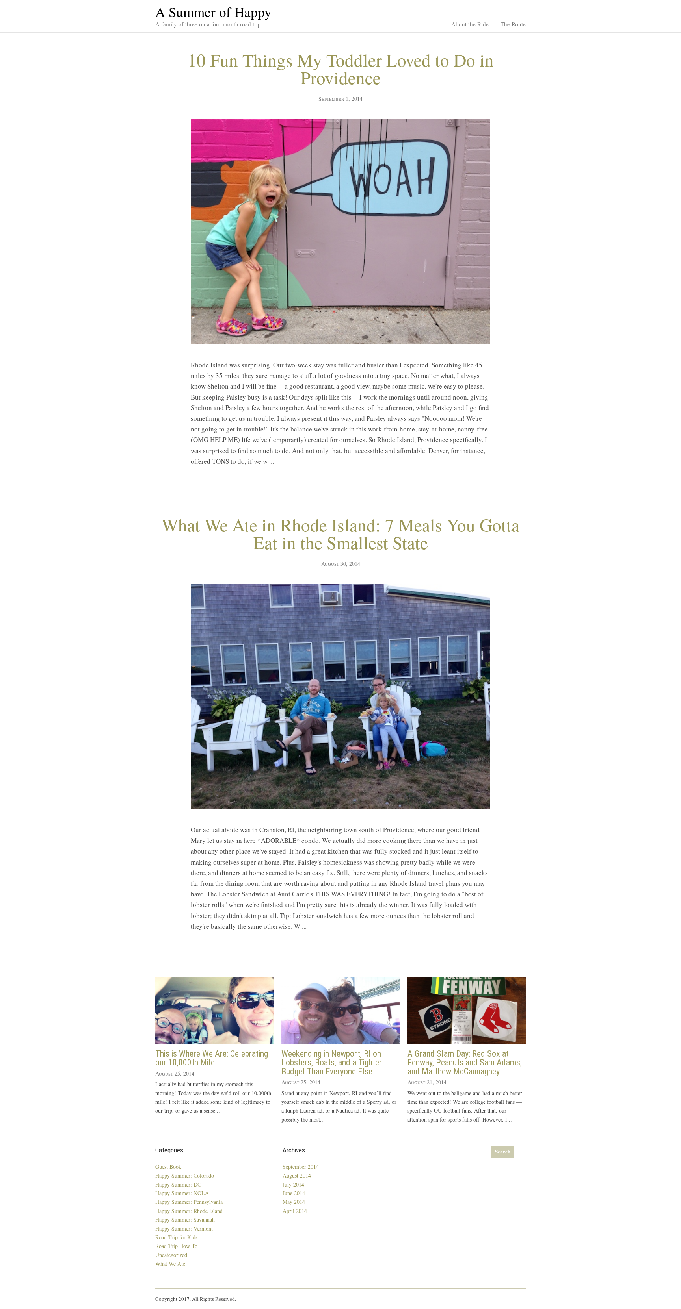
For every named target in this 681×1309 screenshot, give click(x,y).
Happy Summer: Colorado (184, 1175)
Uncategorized (171, 1255)
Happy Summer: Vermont (184, 1228)
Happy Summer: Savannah (185, 1219)
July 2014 (293, 1184)
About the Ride (470, 24)
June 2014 (294, 1193)
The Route (513, 24)
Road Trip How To (176, 1246)
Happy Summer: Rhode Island (189, 1211)
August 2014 (297, 1175)
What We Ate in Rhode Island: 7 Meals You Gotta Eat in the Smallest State (340, 533)
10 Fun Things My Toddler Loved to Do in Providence (341, 68)
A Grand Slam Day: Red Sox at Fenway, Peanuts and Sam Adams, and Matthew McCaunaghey (464, 1062)
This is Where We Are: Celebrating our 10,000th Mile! (211, 1058)
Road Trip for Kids (176, 1237)
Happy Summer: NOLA (182, 1193)
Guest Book (168, 1166)
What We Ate (170, 1263)
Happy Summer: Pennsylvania (189, 1201)
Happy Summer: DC (178, 1184)
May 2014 (294, 1201)
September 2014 (301, 1166)
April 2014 (295, 1211)
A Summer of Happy (213, 11)
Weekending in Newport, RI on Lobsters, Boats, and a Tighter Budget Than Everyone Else (331, 1062)
